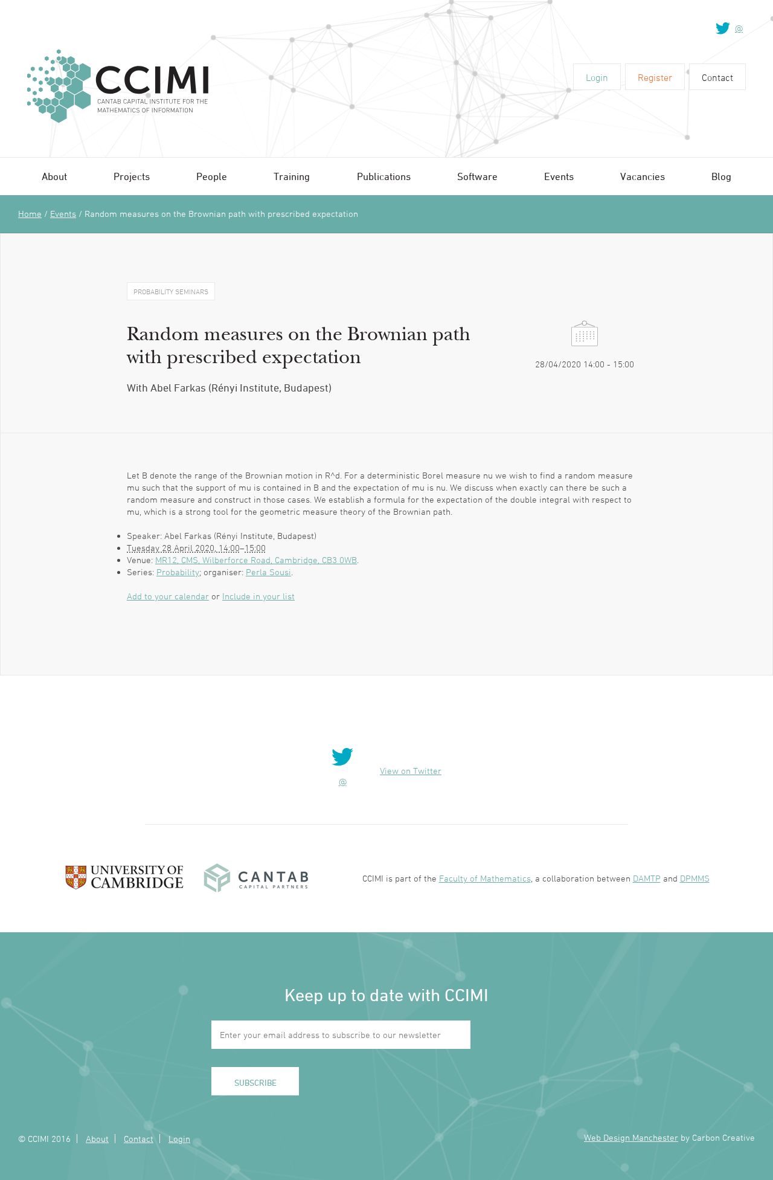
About (54, 176)
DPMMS (695, 878)
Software (477, 176)
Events (559, 176)
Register (655, 77)
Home (30, 213)
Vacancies (642, 176)
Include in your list (258, 596)
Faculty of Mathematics (485, 878)
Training (292, 176)
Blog (721, 176)
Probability (177, 572)
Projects (132, 176)
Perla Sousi (268, 572)
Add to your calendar (168, 596)
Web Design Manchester (631, 1137)
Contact (717, 77)
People (211, 176)
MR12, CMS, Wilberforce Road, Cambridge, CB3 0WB (256, 560)
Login (597, 77)
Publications (384, 176)
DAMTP (647, 878)
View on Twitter (410, 771)
